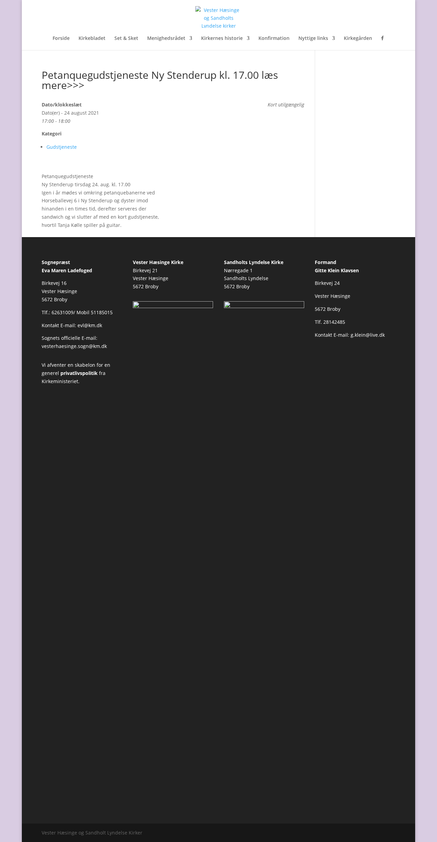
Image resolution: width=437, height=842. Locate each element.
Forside (61, 38)
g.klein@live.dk (368, 335)
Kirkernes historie (222, 38)
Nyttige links (313, 38)
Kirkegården (358, 38)
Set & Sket (126, 38)
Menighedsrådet (166, 38)
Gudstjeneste (61, 147)
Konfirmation (274, 38)
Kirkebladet (92, 38)
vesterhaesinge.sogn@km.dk (74, 346)
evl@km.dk (89, 325)
